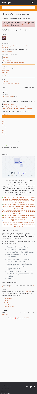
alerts (24, 107)
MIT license (5, 315)
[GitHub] (34, 386)
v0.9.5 (4, 128)
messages (10, 108)
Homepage (5, 48)
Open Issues (5, 76)
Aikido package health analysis (10, 83)
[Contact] (27, 386)
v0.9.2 (4, 134)
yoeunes (29, 292)
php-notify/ (8, 14)
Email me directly (9, 306)
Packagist (6, 2)
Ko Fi (4, 59)
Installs (4, 68)
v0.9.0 (4, 139)
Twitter (6, 302)
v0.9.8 (4, 121)
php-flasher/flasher (8, 96)
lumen (30, 108)
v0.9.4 (4, 130)
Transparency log (7, 51)
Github (6, 300)
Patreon (5, 57)
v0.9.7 (4, 123)
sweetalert (23, 108)
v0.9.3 (4, 132)
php (11, 107)
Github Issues (8, 298)
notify (4, 108)
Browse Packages (5, 393)
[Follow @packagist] (31, 386)
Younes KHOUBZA (8, 104)
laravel (30, 107)
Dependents (5, 70)
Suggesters (5, 72)
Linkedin (6, 304)
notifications (18, 107)
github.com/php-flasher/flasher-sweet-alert (14, 46)
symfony (6, 107)
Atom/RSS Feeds (5, 388)
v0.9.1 (4, 137)
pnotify (17, 108)
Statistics (3, 391)
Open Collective (7, 61)
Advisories (5, 81)
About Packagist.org (6, 386)
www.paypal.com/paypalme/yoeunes (13, 62)
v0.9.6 (4, 125)
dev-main (5, 114)
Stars (3, 74)
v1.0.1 (4, 116)
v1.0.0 (4, 119)
